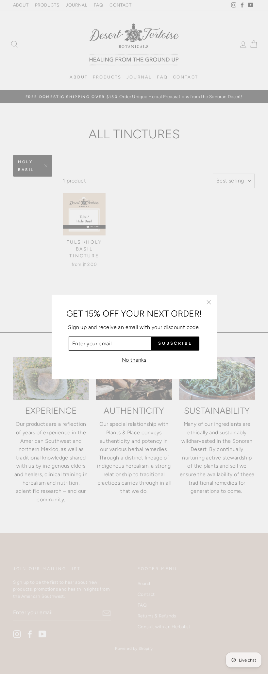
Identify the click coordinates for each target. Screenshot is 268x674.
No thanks (134, 360)
